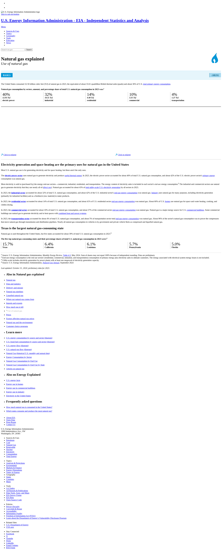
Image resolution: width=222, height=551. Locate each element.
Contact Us (10, 424)
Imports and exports (14, 303)
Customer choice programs (17, 326)
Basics (7, 75)
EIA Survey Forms (13, 495)
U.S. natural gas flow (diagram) (19, 349)
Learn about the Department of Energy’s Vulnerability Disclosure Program (36, 518)
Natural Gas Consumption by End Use (22, 361)
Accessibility (11, 511)
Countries (10, 479)
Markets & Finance (14, 468)
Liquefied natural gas (14, 295)
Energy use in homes (14, 384)
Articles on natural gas (15, 369)
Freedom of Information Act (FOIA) (21, 516)
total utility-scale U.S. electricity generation (103, 187)
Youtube (9, 538)
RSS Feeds (10, 548)
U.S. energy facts (13, 380)
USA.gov (10, 527)
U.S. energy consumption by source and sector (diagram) (29, 338)
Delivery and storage (14, 288)
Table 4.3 (67, 255)
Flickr (8, 541)
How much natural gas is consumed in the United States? (29, 407)
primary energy (209, 175)
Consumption (11, 454)
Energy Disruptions (14, 470)
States (8, 477)
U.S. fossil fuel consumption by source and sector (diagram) (30, 342)
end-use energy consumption (125, 193)
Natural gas (10, 280)
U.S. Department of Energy (17, 525)
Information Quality (14, 513)
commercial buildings (195, 210)
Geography (10, 36)
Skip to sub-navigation (10, 14)
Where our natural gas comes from (20, 299)
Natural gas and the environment (19, 322)
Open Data (10, 420)
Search (29, 50)
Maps (8, 482)
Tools (8, 38)
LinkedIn (10, 543)
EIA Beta (10, 497)
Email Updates (12, 545)
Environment (11, 465)
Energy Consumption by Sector (19, 357)
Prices (8, 315)
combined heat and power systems (72, 213)
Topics (9, 33)
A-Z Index (10, 488)
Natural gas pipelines (14, 292)
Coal (8, 442)
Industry (155, 193)
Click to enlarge (9, 155)
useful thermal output (73, 175)
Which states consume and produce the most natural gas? (29, 411)
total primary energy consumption (156, 84)
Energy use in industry (15, 392)
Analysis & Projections (15, 463)
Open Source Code (14, 500)
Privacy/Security (13, 506)
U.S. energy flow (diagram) (17, 346)
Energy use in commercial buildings (20, 388)
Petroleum (10, 440)
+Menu (215, 75)
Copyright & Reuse (14, 509)
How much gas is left (14, 307)
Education (10, 40)
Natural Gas (11, 445)
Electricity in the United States (18, 396)
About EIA (10, 418)
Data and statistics (13, 284)
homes (167, 201)
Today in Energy (13, 472)
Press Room (11, 422)
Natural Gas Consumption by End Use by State (25, 365)
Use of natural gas (14, 311)
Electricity (10, 452)
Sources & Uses (12, 31)
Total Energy (11, 456)
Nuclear (9, 449)
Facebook (10, 534)
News (8, 43)
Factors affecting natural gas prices (20, 319)
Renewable (10, 447)
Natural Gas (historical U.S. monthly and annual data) (28, 353)
